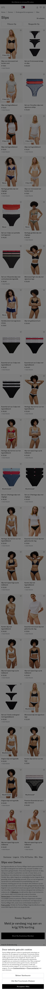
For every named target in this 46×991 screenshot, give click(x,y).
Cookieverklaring (19, 968)
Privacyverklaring (33, 968)
